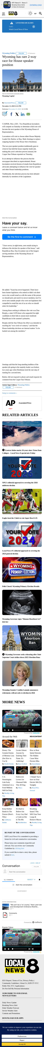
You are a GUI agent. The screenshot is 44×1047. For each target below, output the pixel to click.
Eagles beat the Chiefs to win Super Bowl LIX (19, 518)
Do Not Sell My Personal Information (15, 989)
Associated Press (9, 103)
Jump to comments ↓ (9, 393)
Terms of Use (17, 980)
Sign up (38, 863)
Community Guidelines (10, 983)
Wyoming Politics (24, 385)
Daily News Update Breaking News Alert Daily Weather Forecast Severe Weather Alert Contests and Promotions (11, 1008)
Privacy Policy (28, 980)
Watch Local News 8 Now (18, 29)
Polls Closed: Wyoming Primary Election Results (20, 586)
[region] (22, 893)
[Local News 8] (15, 13)
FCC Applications (17, 986)
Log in (32, 863)
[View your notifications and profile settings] (39, 879)
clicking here (19, 848)
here (12, 855)
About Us (23, 983)
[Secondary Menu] (5, 13)
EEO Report (6, 980)
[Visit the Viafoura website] (37, 922)
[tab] (8, 880)
